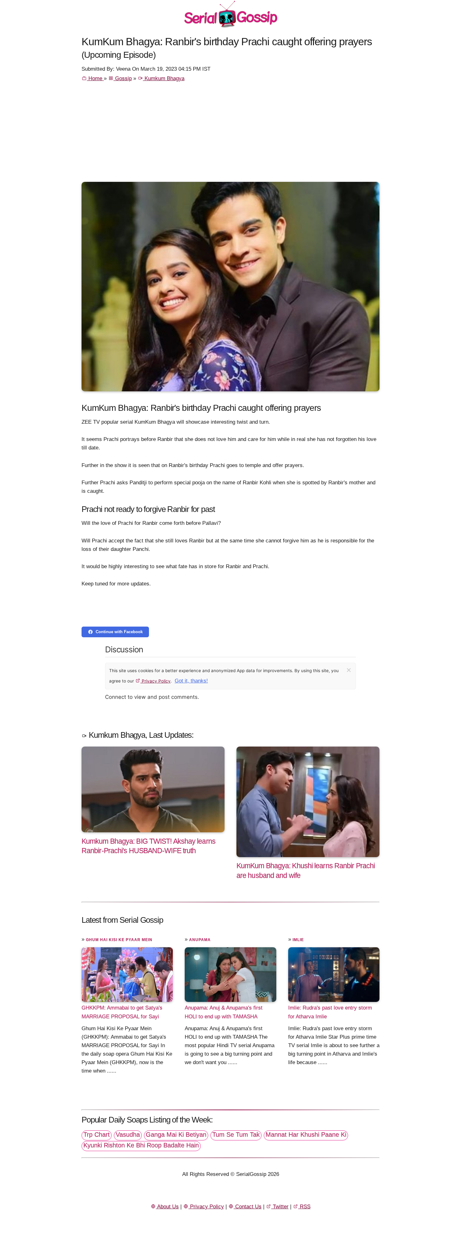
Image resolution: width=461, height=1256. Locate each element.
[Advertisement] (230, 135)
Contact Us (248, 1207)
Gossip (123, 78)
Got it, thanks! (191, 681)
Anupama (200, 940)
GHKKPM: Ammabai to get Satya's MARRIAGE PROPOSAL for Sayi (122, 1012)
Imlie (298, 940)
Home (95, 78)
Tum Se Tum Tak (236, 1134)
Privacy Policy (155, 680)
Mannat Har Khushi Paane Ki (306, 1134)
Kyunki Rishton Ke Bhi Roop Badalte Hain (141, 1145)
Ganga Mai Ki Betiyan (176, 1134)
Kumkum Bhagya (163, 78)
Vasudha (128, 1134)
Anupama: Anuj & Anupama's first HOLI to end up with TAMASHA (223, 1012)
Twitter (280, 1207)
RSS (304, 1207)
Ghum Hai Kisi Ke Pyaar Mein (119, 940)
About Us (167, 1207)
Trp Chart (96, 1134)
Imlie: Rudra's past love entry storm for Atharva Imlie (330, 1012)
